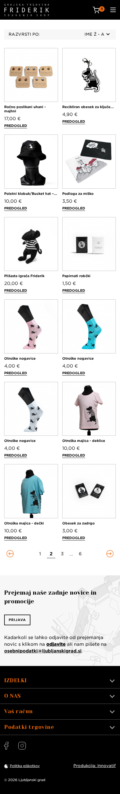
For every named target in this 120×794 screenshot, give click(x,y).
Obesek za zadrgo (78, 523)
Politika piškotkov (25, 766)
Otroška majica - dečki (24, 523)
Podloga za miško (77, 193)
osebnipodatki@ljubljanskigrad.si (42, 651)
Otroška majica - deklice (83, 441)
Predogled (15, 126)
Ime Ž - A (94, 34)
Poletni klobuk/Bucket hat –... (30, 193)
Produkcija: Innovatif (94, 765)
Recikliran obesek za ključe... (88, 107)
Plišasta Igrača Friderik (24, 276)
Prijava (17, 620)
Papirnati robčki (76, 276)
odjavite (56, 644)
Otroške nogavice (20, 358)
